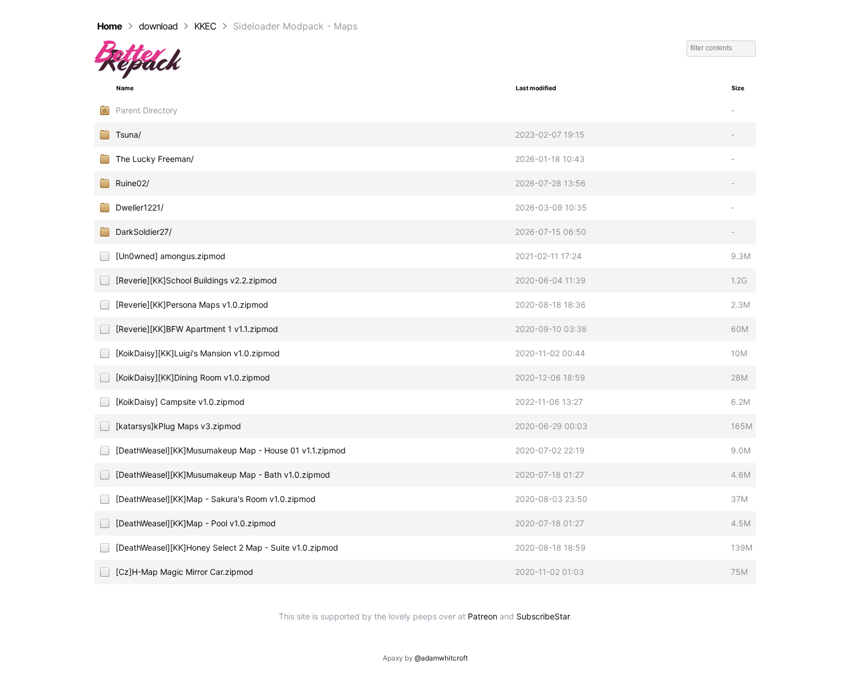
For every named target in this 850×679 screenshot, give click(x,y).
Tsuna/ (128, 134)
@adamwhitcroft (441, 658)
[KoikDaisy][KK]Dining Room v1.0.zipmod (193, 377)
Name (125, 88)
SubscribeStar (543, 616)
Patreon (482, 616)
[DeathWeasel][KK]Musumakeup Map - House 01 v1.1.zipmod (231, 450)
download (158, 26)
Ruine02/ (132, 183)
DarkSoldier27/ (144, 232)
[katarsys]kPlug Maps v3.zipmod (178, 426)
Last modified (536, 88)
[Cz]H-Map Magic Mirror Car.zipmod (184, 572)
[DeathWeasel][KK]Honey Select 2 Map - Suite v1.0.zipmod (227, 547)
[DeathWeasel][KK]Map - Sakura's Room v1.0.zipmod (216, 499)
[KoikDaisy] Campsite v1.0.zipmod (180, 402)
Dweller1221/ (140, 207)
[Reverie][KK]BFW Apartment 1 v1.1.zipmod (197, 329)
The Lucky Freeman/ (155, 159)
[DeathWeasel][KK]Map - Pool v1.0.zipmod (196, 523)
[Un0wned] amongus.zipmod (171, 256)
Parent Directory (147, 110)
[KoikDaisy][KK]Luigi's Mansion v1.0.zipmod (198, 353)
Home (109, 26)
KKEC (205, 26)
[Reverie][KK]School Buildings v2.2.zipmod (196, 280)
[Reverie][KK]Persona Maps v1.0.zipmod (192, 304)
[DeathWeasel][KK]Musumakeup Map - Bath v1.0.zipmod (223, 474)
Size (737, 88)
